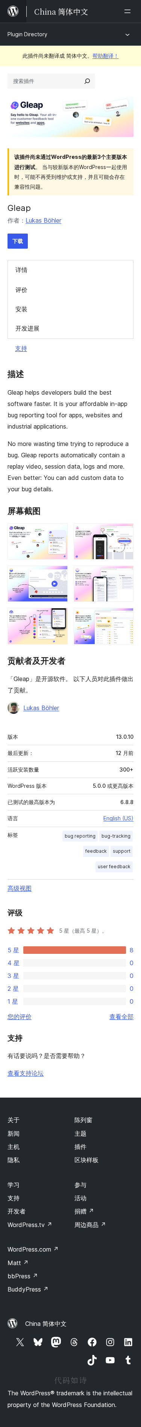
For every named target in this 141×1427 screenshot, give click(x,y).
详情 (21, 270)
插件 (80, 1146)
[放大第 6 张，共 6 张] (123, 618)
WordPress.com (33, 1249)
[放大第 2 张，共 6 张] (123, 533)
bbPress (23, 1276)
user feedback (114, 866)
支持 (21, 348)
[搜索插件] (87, 81)
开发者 (17, 1211)
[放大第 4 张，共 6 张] (123, 576)
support (121, 851)
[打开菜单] (129, 11)
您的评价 (20, 1016)
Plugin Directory (27, 34)
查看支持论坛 (26, 1073)
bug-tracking (116, 836)
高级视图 (20, 888)
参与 (80, 1185)
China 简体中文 (46, 1323)
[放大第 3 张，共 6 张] (57, 576)
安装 (21, 309)
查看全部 (121, 1016)
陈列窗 (83, 1120)
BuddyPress (28, 1289)
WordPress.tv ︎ (30, 1225)
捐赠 (84, 1211)
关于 (14, 1120)
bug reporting (80, 836)
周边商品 (90, 1225)
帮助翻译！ (105, 55)
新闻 (14, 1133)
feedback (96, 851)
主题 (80, 1133)
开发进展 (27, 328)
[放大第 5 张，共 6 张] (57, 618)
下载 (17, 241)
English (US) (118, 818)
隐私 (14, 1160)
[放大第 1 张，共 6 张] (57, 533)
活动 (80, 1198)
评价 (21, 290)
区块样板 (86, 1160)
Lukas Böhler (43, 220)
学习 (14, 1185)
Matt (18, 1263)
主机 (14, 1146)
